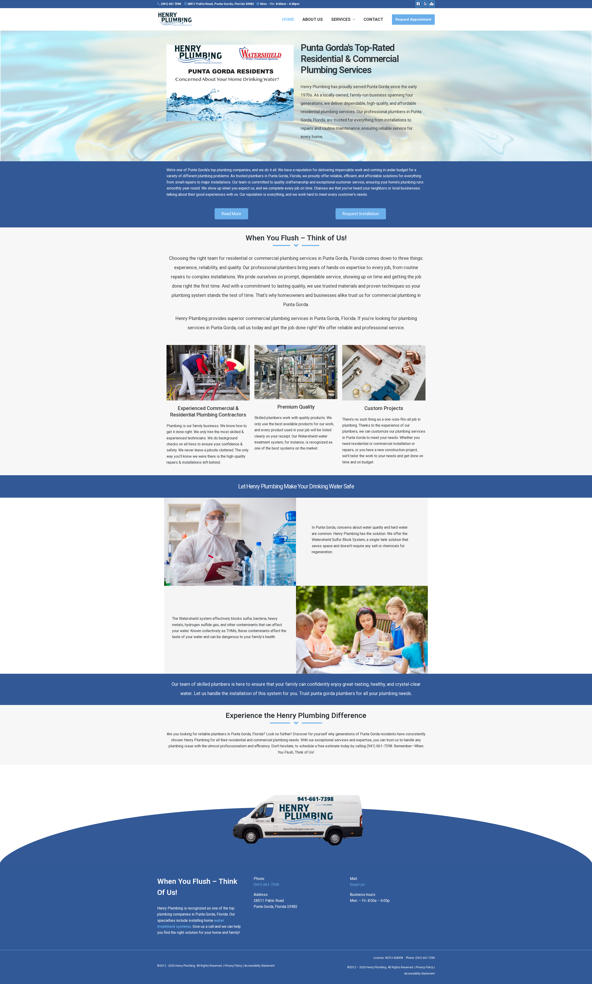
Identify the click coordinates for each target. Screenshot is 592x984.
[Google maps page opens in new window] (432, 4)
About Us (312, 19)
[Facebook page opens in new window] (419, 4)
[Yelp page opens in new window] (425, 4)
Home (288, 19)
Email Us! (357, 884)
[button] (413, 19)
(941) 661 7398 (170, 4)
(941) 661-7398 (266, 884)
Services (341, 19)
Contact (373, 19)
